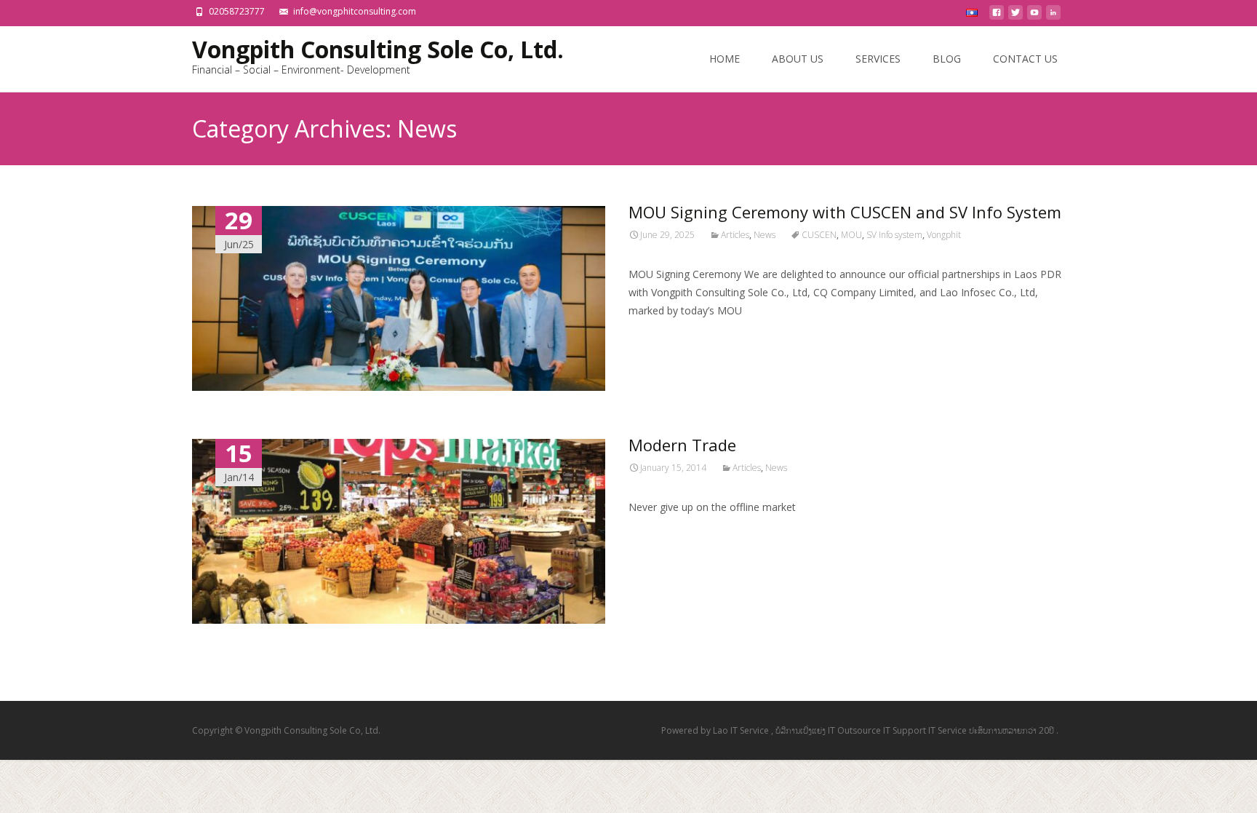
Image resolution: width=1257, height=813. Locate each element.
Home (724, 59)
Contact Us (1025, 59)
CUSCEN (819, 235)
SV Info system (894, 235)
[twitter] (1015, 16)
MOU (851, 235)
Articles (735, 235)
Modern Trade (682, 445)
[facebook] (996, 16)
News (764, 235)
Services (878, 59)
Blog (947, 59)
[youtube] (1034, 16)
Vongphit (944, 235)
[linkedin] (1053, 16)
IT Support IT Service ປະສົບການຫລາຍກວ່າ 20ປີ (969, 730)
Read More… (660, 337)
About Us (797, 59)
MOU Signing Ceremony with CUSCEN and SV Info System (844, 212)
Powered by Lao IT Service (716, 730)
